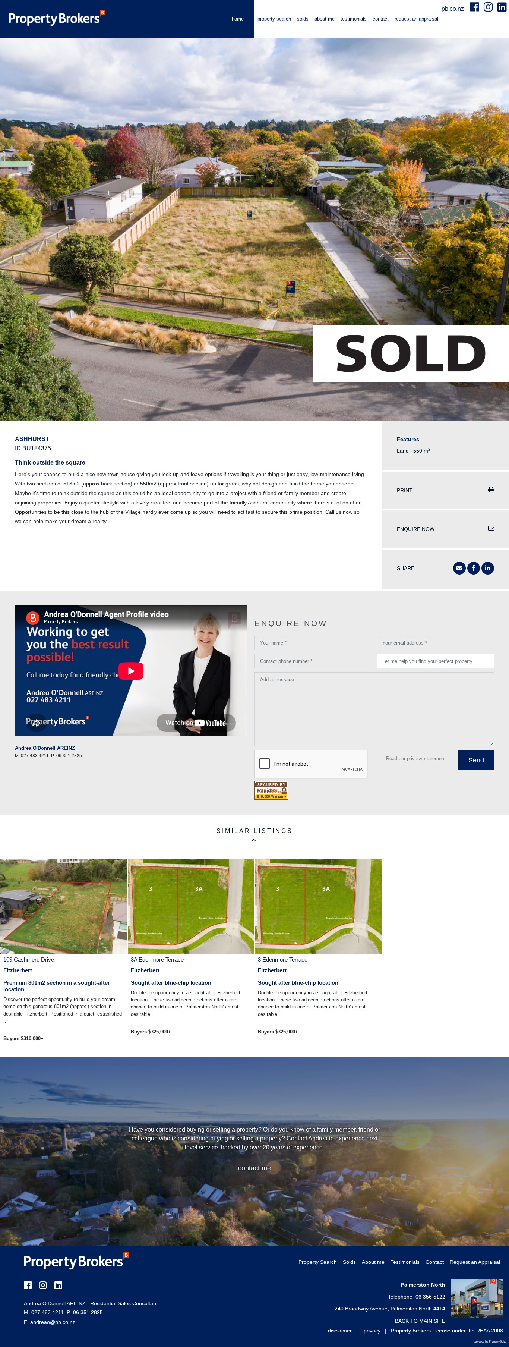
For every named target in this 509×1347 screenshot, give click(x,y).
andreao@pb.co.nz (52, 1322)
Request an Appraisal (416, 19)
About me (324, 19)
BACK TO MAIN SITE (420, 1321)
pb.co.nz (453, 9)
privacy (372, 1331)
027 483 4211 (44, 1312)
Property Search (274, 19)
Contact (381, 19)
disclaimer (340, 1331)
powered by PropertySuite (490, 1341)
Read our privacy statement (416, 758)
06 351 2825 (85, 1312)
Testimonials (354, 19)
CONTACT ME (254, 1168)
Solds (303, 19)
